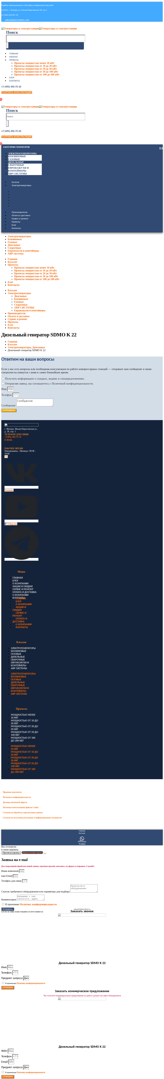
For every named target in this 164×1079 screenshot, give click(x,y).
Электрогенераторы (22, 153)
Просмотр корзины (11, 853)
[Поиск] (7, 45)
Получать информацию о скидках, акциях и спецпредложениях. (45, 378)
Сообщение (8, 405)
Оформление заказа (32, 852)
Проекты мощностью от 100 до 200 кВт (36, 74)
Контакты (14, 81)
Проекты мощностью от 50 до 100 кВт (36, 71)
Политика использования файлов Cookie (20, 807)
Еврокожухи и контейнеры (30, 206)
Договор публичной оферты (15, 802)
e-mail (8, 440)
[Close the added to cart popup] (45, 853)
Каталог (13, 57)
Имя (4, 389)
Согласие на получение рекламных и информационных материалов (32, 818)
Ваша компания (10, 871)
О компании (20, 583)
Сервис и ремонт (20, 219)
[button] (12, 32)
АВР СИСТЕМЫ (21, 203)
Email (4, 1062)
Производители (20, 212)
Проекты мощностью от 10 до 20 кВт (35, 66)
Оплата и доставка (21, 215)
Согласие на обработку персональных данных (23, 812)
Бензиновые (17, 156)
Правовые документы (12, 792)
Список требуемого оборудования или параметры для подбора (35, 891)
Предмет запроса (12, 978)
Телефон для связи (11, 880)
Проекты (14, 60)
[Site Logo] (39, 28)
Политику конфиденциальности (38, 904)
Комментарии (9, 899)
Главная (13, 54)
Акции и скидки (22, 586)
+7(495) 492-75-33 (12, 437)
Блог (11, 78)
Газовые (14, 159)
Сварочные (16, 165)
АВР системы (17, 173)
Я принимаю (31, 904)
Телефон (7, 394)
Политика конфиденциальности (17, 797)
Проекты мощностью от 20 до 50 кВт (35, 68)
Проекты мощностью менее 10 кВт (34, 63)
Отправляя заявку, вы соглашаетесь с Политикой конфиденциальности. (49, 383)
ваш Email (7, 876)
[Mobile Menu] (3, 25)
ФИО (4, 1051)
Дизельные (16, 162)
